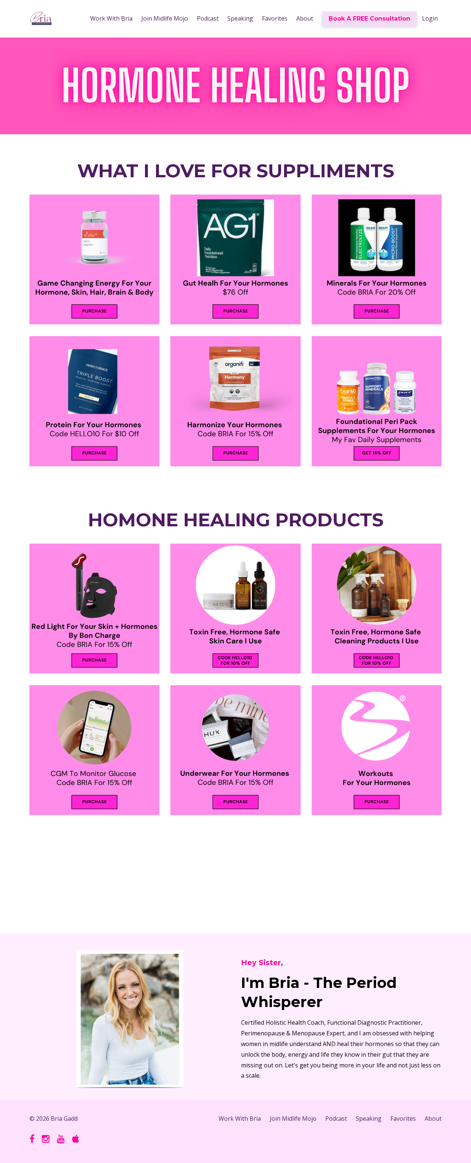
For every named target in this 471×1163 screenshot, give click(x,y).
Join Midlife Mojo (164, 18)
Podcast (208, 18)
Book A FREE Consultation (369, 18)
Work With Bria (111, 18)
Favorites (274, 18)
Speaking (240, 18)
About (304, 18)
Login (430, 18)
